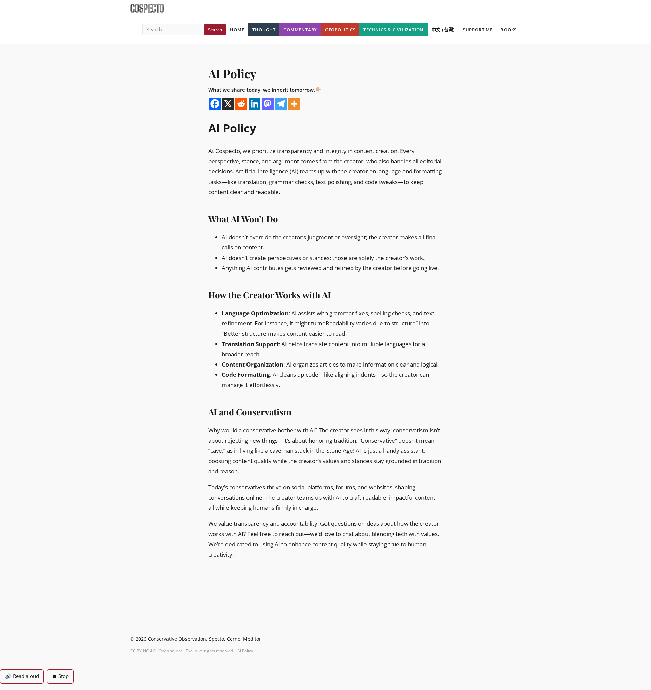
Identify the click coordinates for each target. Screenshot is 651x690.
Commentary (300, 29)
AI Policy (245, 651)
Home (237, 29)
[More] (294, 104)
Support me (478, 29)
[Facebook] (215, 104)
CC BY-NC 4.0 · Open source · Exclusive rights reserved (181, 651)
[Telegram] (281, 104)
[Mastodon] (268, 104)
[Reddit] (241, 104)
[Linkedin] (254, 104)
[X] (228, 104)
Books (508, 29)
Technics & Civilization (393, 29)
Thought (264, 29)
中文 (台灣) (443, 29)
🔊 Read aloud (22, 676)
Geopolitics (340, 29)
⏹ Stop (60, 676)
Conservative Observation (177, 639)
